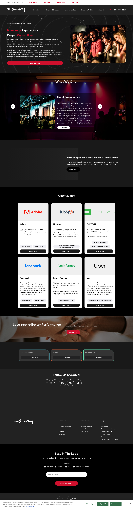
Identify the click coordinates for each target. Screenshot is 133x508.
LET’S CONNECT (35, 63)
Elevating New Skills (100, 242)
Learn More (63, 127)
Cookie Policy (30, 506)
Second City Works (82, 467)
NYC (69, 467)
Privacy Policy (105, 434)
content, (87, 326)
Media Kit (84, 429)
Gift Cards (84, 431)
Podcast (61, 429)
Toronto (60, 467)
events (94, 326)
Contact (103, 437)
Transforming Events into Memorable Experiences (66, 246)
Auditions (62, 434)
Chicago (50, 467)
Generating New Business (100, 246)
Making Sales (26, 300)
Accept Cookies (116, 504)
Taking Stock (26, 246)
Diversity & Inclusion (65, 426)
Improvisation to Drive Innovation (100, 300)
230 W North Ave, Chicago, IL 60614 (66, 499)
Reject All (103, 504)
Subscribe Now (65, 483)
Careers (61, 431)
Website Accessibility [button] (108, 429)
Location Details (86, 426)
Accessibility (105, 426)
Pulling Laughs (39, 246)
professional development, (75, 326)
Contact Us (73, 332)
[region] (66, 504)
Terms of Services (106, 431)
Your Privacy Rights (89, 504)
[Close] (130, 504)
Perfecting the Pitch (66, 300)
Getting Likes (39, 300)
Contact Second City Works (110, 439)
